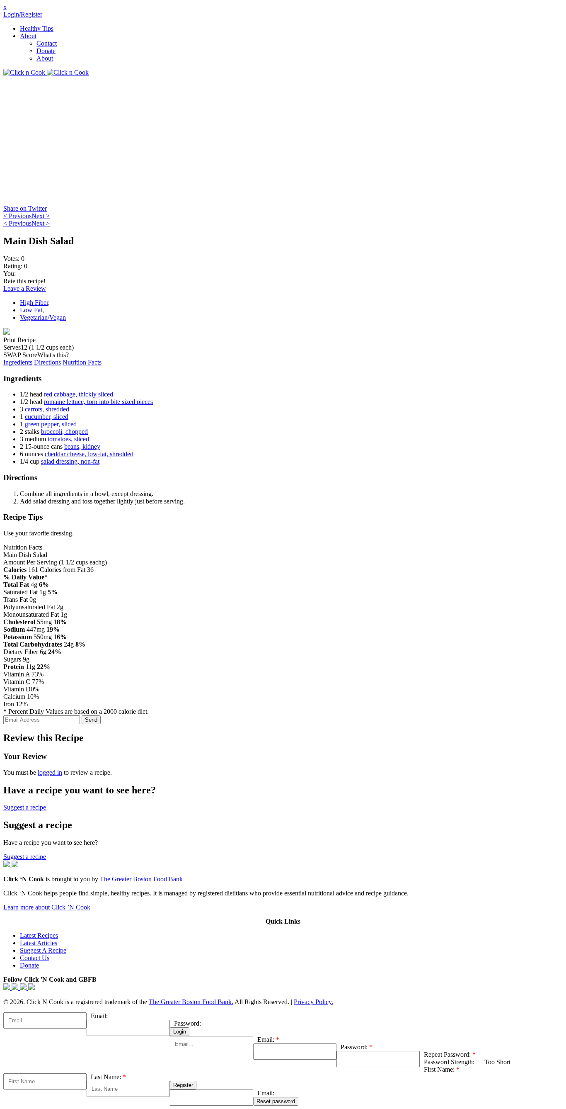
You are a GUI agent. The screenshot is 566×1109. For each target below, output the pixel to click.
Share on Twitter (25, 208)
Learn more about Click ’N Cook (46, 907)
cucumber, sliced (46, 416)
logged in (50, 772)
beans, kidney (82, 446)
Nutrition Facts (82, 362)
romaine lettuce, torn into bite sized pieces (98, 401)
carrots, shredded (47, 409)
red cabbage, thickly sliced (78, 394)
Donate (46, 50)
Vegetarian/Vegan (43, 317)
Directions (47, 362)
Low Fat (31, 310)
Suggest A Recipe (43, 950)
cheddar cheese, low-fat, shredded (89, 453)
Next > (40, 215)
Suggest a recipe (24, 807)
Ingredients (17, 362)
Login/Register (22, 14)
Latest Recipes (39, 935)
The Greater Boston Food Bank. (191, 1001)
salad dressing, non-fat (70, 461)
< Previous (17, 215)
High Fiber (34, 302)
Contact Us (34, 957)
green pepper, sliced (51, 424)
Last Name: (108, 1076)
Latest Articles (38, 942)
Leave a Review (24, 288)
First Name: (442, 1069)
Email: (99, 1015)
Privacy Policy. (313, 1001)
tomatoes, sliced (68, 439)
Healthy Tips (36, 28)
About (28, 35)
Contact (46, 43)
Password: (187, 1023)
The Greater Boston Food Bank (141, 879)
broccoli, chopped (64, 431)
